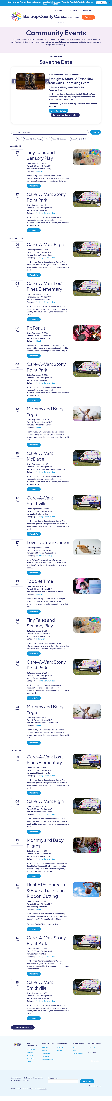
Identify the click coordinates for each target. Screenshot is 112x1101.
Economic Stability (44, 555)
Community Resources (63, 17)
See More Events (21, 1027)
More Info (33, 186)
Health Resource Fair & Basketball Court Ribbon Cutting (48, 890)
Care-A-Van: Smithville (40, 500)
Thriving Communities (45, 213)
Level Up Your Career (48, 542)
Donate (88, 17)
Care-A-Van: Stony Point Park (46, 197)
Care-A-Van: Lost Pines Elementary (45, 286)
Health (39, 341)
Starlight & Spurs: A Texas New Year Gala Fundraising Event (69, 2)
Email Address (53, 1078)
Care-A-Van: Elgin (45, 244)
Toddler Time (40, 581)
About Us (73, 10)
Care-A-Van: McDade (40, 456)
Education (40, 171)
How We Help (60, 10)
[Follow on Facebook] (90, 1056)
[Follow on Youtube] (98, 1056)
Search (95, 132)
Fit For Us (36, 328)
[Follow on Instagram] (94, 1056)
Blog (77, 17)
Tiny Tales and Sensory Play (41, 155)
